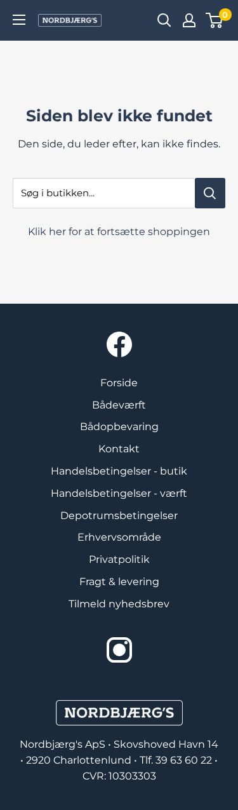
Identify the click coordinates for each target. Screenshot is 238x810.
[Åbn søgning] (164, 20)
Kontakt (119, 449)
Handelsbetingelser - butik (119, 471)
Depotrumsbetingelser (119, 516)
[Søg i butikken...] (210, 193)
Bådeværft (119, 405)
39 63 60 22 (185, 760)
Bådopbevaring (119, 427)
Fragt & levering (119, 582)
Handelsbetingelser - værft (119, 493)
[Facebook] (119, 344)
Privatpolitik (119, 559)
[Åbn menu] (19, 20)
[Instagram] (119, 650)
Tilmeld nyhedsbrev (119, 604)
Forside (119, 383)
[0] (215, 20)
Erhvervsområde (119, 537)
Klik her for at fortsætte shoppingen (119, 232)
